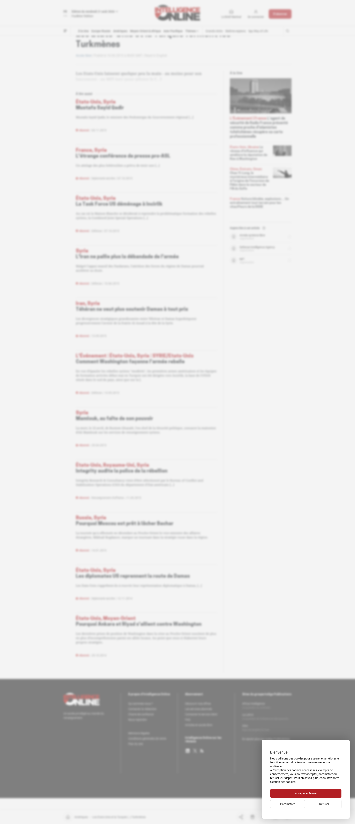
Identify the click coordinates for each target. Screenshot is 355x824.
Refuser (324, 804)
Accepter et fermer (306, 793)
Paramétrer (287, 804)
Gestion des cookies (282, 782)
